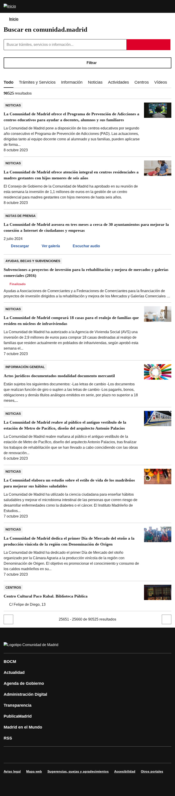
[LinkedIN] (64, 754)
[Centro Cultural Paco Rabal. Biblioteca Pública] (87, 596)
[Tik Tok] (92, 754)
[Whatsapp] (78, 754)
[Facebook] (10, 754)
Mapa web (34, 771)
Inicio (13, 19)
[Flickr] (105, 754)
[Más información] (34, 93)
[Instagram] (23, 754)
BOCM (10, 661)
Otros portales (152, 771)
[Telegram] (119, 754)
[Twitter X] (37, 754)
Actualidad (14, 672)
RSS (8, 738)
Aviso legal (12, 771)
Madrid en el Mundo (23, 727)
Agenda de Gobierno (24, 683)
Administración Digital (25, 694)
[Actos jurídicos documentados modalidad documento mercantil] (87, 384)
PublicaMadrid (18, 716)
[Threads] (133, 754)
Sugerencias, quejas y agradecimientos (78, 771)
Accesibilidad (124, 771)
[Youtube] (51, 754)
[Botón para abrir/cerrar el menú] (168, 6)
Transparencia (17, 705)
